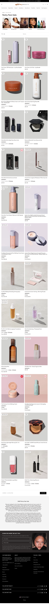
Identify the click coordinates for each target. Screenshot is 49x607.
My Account (4, 578)
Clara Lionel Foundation (18, 565)
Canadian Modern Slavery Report (39, 566)
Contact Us (4, 574)
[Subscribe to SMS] (30, 542)
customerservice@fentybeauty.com (8, 562)
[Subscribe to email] (30, 539)
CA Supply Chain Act (37, 564)
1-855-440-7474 (5, 564)
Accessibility (35, 569)
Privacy (35, 557)
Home (3, 12)
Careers (16, 568)
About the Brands (17, 563)
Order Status (4, 567)
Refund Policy (36, 562)
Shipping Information (5, 569)
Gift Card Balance (5, 581)
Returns (3, 571)
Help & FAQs (4, 576)
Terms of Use (36, 559)
